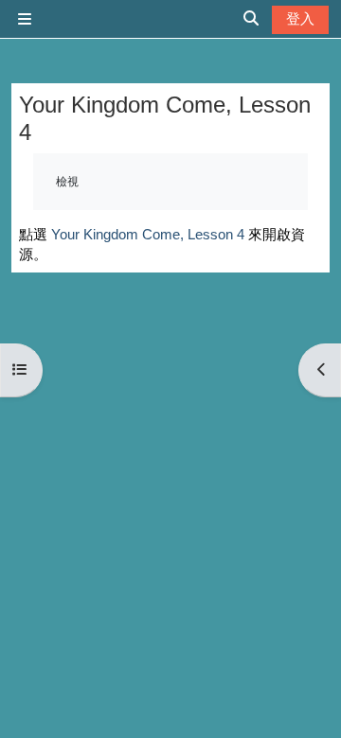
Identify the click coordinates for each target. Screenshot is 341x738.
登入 (300, 18)
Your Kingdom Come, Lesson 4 (147, 234)
